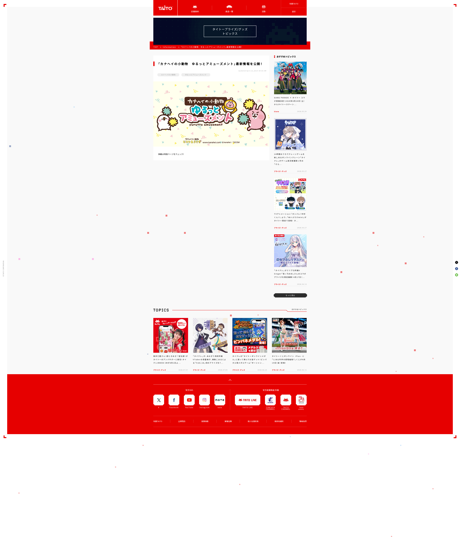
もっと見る (290, 295)
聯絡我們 (303, 421)
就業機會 (205, 421)
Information (169, 47)
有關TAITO (293, 3)
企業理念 (181, 421)
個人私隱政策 (253, 421)
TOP (155, 47)
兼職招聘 (228, 421)
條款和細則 (279, 421)
